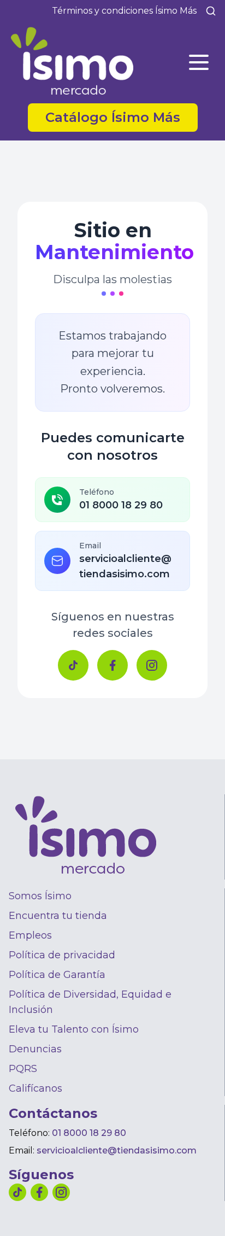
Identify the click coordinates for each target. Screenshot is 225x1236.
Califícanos (35, 1088)
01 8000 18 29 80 (89, 1133)
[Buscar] (210, 10)
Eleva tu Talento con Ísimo (74, 1029)
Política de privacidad (62, 955)
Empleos (30, 935)
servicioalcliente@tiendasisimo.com (117, 1150)
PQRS (23, 1069)
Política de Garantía (57, 975)
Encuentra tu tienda (58, 916)
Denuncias (35, 1049)
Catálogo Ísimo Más (121, 117)
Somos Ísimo (40, 896)
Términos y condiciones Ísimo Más (124, 10)
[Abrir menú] (198, 62)
